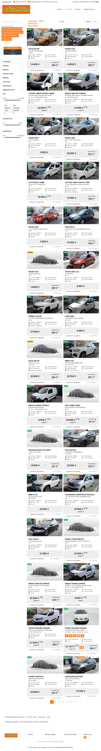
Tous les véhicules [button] (12, 48)
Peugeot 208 (17, 29)
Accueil (59, 9)
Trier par (61, 21)
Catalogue (68, 9)
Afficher (89, 21)
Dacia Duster (7, 29)
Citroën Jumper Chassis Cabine (12, 32)
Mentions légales (50, 734)
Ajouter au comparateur (37, 70)
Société (77, 9)
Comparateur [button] (88, 9)
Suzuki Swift (7, 39)
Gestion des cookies (70, 734)
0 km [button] (12, 50)
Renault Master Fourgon (10, 35)
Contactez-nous (6, 2)
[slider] (4, 100)
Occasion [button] (12, 53)
